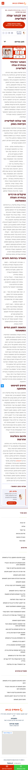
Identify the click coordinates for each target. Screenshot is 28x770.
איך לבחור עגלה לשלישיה (17, 599)
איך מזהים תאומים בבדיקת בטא (15, 629)
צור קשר (22, 530)
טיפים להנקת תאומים (18, 620)
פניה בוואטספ (21, 769)
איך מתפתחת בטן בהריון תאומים (15, 638)
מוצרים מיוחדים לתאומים (14, 10)
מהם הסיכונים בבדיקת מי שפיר (15, 568)
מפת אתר (22, 541)
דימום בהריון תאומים (19, 641)
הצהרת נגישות (20, 537)
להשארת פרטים (7, 769)
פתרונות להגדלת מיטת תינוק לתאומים (13, 578)
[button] (3, 3)
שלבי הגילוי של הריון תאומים (16, 655)
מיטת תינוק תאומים (19, 575)
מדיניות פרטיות (20, 534)
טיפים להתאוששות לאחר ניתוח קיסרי (14, 612)
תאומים (18, 461)
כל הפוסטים (11, 503)
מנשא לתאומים (20, 582)
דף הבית (24, 10)
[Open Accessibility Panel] (2, 385)
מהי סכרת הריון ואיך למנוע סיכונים (14, 572)
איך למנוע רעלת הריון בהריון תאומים (14, 603)
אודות (23, 526)
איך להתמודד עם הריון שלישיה (16, 664)
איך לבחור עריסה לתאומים (17, 591)
